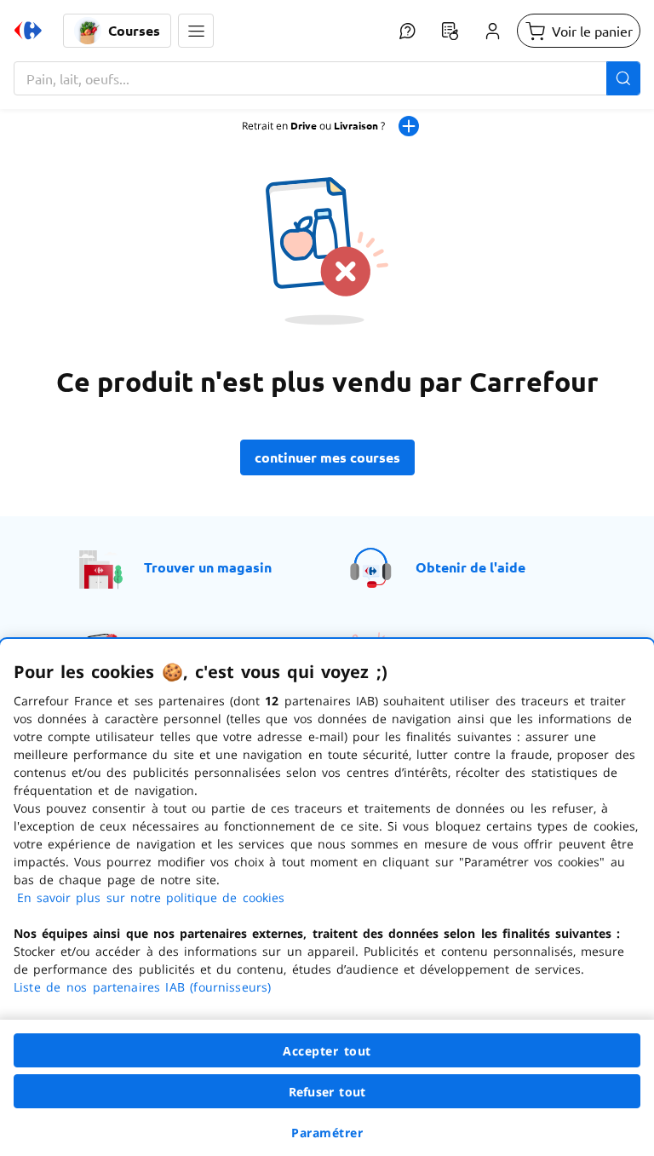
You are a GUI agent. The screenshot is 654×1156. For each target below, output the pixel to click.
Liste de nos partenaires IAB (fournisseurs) (142, 987)
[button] (196, 31)
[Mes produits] (450, 31)
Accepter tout (327, 1051)
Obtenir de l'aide (470, 567)
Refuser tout (327, 1092)
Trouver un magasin (208, 567)
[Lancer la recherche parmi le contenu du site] (623, 78)
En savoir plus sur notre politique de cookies (150, 897)
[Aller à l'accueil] (28, 31)
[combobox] (327, 78)
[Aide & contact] (407, 31)
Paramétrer (327, 1132)
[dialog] (327, 897)
